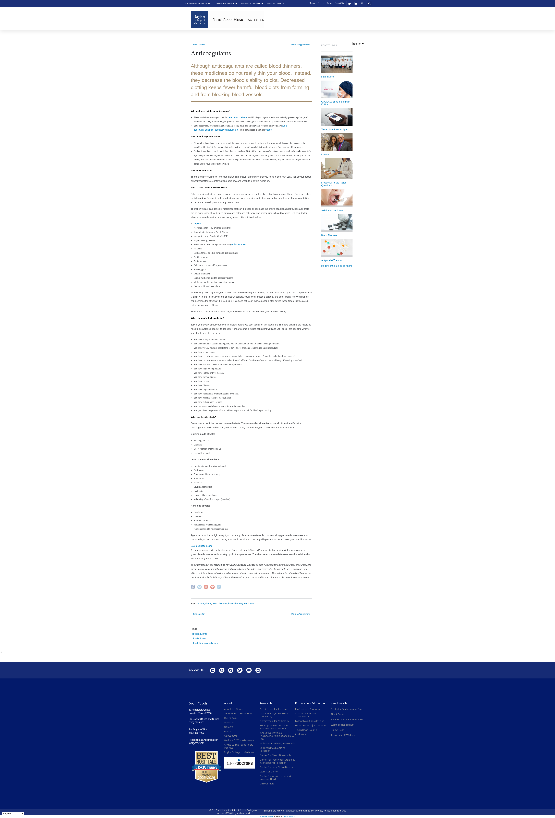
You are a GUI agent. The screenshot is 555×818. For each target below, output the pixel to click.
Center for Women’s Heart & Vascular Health (275, 778)
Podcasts (300, 734)
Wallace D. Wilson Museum (239, 740)
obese (268, 130)
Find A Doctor (338, 714)
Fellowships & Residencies (309, 721)
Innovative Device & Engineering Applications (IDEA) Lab (277, 736)
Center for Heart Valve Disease (277, 767)
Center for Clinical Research (275, 755)
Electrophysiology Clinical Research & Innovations (274, 727)
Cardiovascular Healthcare (196, 3)
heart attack (234, 117)
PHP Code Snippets (267, 816)
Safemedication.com (201, 546)
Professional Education (250, 3)
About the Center (274, 3)
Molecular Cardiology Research (277, 743)
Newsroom (230, 722)
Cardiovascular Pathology (274, 721)
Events (329, 3)
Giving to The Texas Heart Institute (238, 746)
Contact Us (339, 3)
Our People (230, 718)
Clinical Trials (267, 783)
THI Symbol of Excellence (238, 713)
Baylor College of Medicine (239, 752)
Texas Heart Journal (306, 730)
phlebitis (209, 130)
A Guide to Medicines (332, 210)
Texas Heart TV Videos (343, 735)
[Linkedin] (212, 670)
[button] (369, 3)
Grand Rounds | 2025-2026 (310, 725)
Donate (312, 3)
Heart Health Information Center (347, 719)
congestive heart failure (226, 130)
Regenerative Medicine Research (272, 750)
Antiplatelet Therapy (331, 260)
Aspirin (197, 223)
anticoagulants (203, 603)
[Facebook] (231, 670)
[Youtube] (249, 670)
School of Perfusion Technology (306, 715)
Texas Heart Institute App (334, 129)
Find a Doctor (199, 45)
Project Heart (337, 730)
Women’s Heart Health (342, 725)
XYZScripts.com (289, 816)
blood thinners (219, 603)
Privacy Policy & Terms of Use (330, 810)
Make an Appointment (300, 45)
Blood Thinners (329, 235)
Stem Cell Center (269, 771)
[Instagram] (221, 670)
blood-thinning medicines (241, 603)
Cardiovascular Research (224, 3)
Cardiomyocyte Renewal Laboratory (274, 715)
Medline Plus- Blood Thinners (336, 266)
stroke (244, 117)
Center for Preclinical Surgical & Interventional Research (277, 761)
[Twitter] (240, 670)
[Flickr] (258, 670)
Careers (321, 3)
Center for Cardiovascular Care (347, 709)
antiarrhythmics (239, 244)
